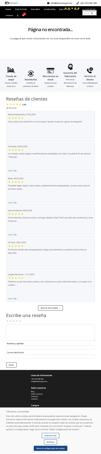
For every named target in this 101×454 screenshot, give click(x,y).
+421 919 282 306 (37, 379)
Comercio (34, 396)
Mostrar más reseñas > (50, 308)
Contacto (34, 399)
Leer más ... (13, 170)
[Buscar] (92, 13)
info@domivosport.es (39, 381)
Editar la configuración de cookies (50, 448)
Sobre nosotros (37, 394)
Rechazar (50, 442)
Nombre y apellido (15, 343)
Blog (32, 391)
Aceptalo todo (50, 435)
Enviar (11, 365)
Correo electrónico (15, 352)
